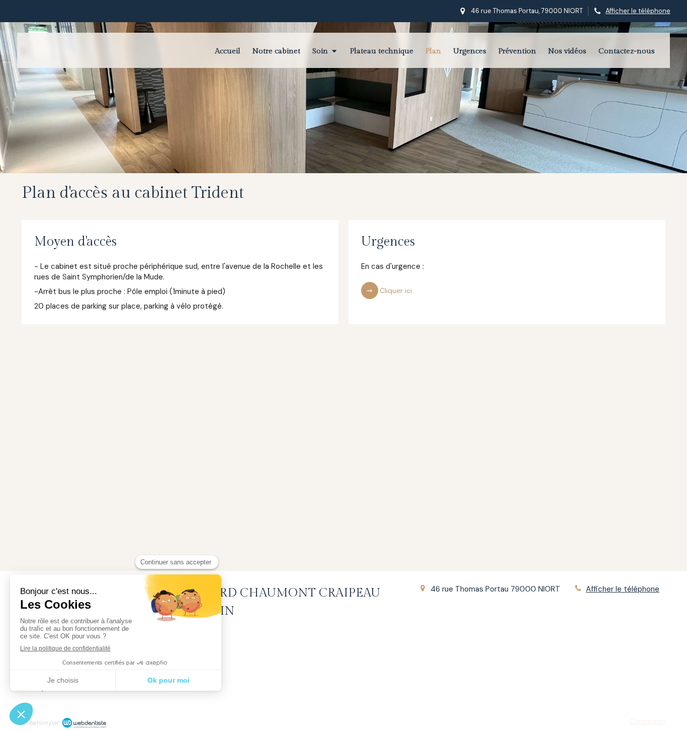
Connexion (647, 721)
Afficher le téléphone (638, 11)
